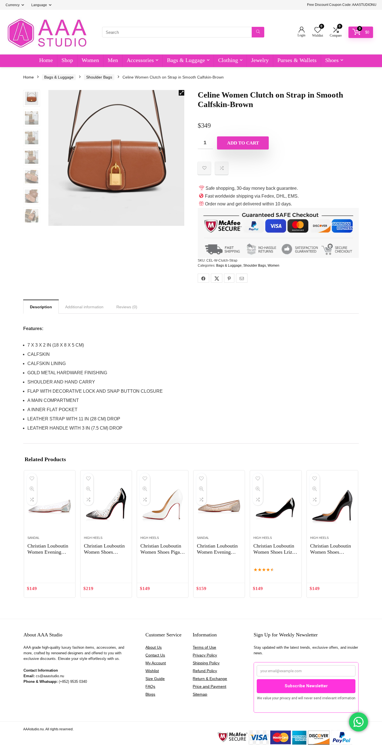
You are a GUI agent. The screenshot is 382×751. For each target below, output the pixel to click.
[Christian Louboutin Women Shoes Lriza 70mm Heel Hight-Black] (275, 506)
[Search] (258, 32)
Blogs (150, 694)
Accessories (140, 60)
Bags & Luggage (186, 60)
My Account (155, 663)
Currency (13, 5)
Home (46, 60)
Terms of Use (204, 647)
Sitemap (200, 694)
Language (39, 5)
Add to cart (243, 143)
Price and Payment (209, 686)
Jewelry (260, 60)
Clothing (228, 60)
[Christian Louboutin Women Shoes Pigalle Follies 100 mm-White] (162, 506)
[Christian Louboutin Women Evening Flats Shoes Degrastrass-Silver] (49, 506)
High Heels (93, 537)
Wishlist (152, 671)
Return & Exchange (210, 678)
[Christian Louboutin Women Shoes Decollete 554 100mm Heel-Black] (332, 506)
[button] (181, 93)
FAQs (150, 686)
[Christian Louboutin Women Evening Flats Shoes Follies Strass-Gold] (219, 506)
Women (90, 60)
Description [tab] (41, 307)
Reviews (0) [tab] (126, 307)
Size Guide (155, 678)
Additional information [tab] (84, 307)
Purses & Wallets (297, 60)
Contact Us (155, 655)
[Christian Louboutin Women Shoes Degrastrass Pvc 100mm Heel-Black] (106, 506)
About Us (153, 647)
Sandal (33, 537)
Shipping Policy (206, 663)
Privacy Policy (205, 655)
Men (113, 60)
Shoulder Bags (99, 77)
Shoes (332, 60)
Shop (67, 60)
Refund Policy (205, 671)
